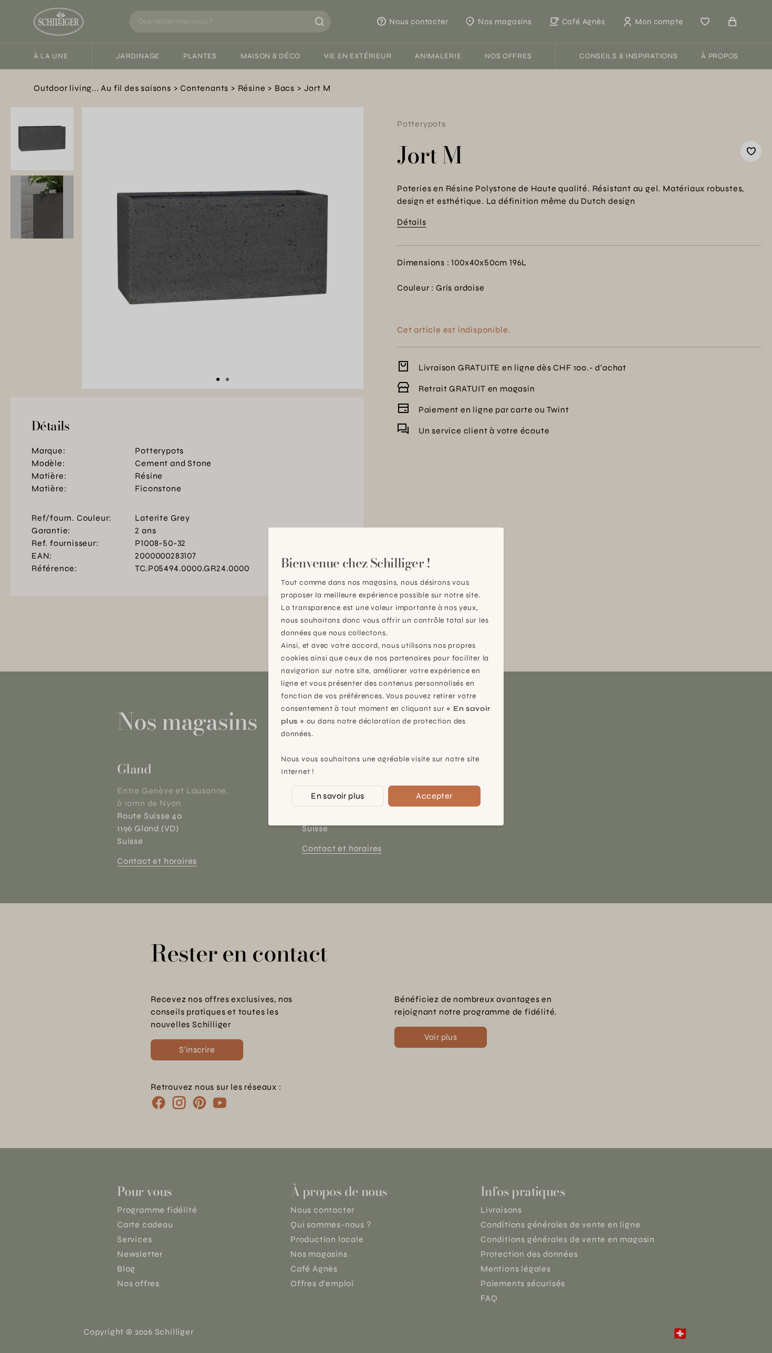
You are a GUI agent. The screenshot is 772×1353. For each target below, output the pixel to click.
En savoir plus (337, 796)
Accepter (434, 796)
